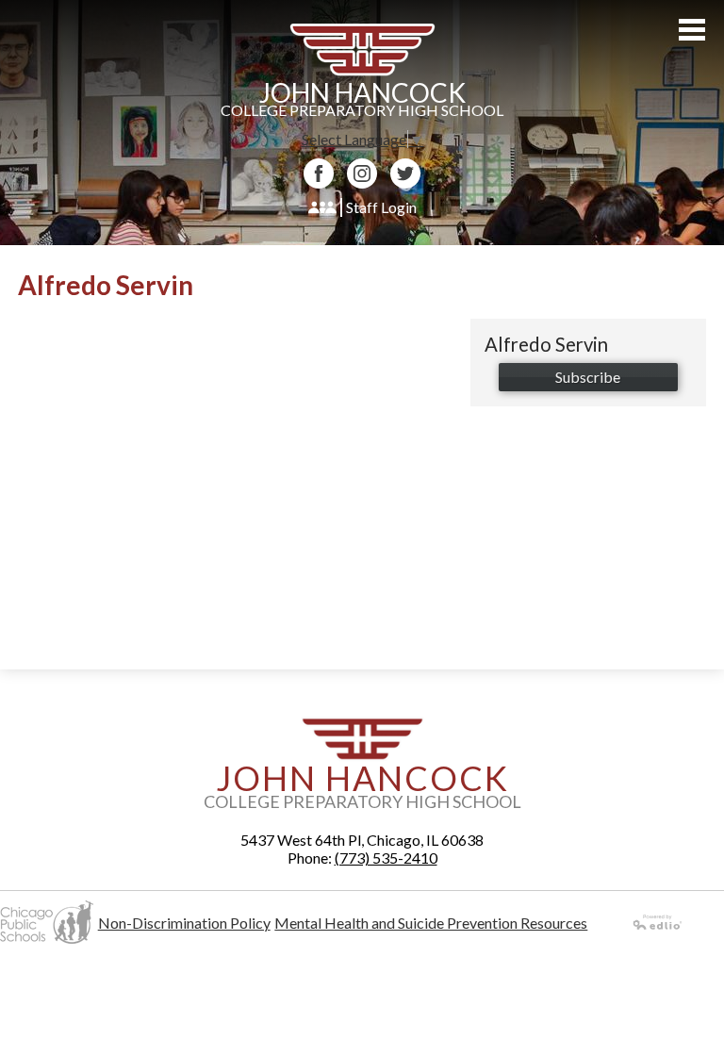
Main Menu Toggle (692, 30)
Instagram (362, 173)
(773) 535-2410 (386, 857)
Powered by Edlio (658, 922)
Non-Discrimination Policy (184, 923)
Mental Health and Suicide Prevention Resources (430, 923)
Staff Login (381, 207)
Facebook (319, 173)
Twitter (405, 173)
